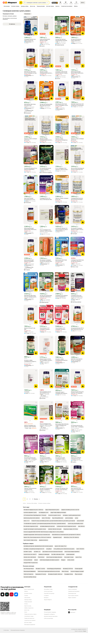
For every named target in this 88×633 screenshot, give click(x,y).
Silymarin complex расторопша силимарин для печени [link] (61, 139)
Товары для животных (29, 618)
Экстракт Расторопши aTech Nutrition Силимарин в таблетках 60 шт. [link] (46, 489)
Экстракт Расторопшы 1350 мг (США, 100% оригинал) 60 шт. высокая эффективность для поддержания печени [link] (61, 489)
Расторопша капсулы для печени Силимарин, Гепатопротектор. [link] (45, 169)
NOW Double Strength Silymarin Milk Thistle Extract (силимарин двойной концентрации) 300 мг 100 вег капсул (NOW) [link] (30, 229)
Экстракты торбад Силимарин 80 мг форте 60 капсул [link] (30, 361)
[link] (33, 510)
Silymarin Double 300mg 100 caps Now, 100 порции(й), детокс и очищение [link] (77, 392)
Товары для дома (28, 601)
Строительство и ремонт (30, 620)
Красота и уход (27, 605)
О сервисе (46, 595)
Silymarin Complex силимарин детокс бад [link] (61, 199)
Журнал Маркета (48, 599)
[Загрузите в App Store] (2, 596)
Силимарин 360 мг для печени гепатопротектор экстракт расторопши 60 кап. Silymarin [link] (76, 296)
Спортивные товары (28, 616)
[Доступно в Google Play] (7, 596)
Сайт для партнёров (48, 618)
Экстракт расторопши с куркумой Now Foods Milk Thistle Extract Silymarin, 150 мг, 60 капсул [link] (61, 40)
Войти (82, 2)
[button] (28, 14)
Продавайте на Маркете (49, 614)
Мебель (26, 591)
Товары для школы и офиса (30, 614)
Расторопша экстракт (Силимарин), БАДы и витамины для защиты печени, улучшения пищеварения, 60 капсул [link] (60, 458)
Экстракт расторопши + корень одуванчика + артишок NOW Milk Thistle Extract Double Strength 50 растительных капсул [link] (77, 40)
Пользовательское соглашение (18, 630)
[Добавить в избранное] (36, 18)
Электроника (27, 597)
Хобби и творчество (28, 608)
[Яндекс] (84, 631)
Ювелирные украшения (29, 624)
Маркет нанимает (72, 597)
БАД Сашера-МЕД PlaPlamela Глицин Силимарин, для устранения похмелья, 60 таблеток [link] (61, 425)
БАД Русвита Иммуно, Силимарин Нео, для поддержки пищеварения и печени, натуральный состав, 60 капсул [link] (77, 458)
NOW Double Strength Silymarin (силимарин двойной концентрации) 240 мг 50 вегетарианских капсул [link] (30, 260)
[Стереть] (47, 2)
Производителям (72, 593)
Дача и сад (26, 610)
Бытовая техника (28, 593)
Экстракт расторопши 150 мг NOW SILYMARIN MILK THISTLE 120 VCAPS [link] (30, 169)
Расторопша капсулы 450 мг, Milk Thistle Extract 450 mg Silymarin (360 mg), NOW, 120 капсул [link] (77, 329)
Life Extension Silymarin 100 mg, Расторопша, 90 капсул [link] (61, 229)
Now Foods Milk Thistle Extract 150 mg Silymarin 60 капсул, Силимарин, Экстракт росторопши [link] (77, 489)
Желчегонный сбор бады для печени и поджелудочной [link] (77, 169)
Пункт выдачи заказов (73, 595)
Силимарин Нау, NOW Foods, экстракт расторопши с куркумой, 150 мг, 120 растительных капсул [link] (77, 260)
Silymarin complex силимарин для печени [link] (30, 139)
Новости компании (72, 589)
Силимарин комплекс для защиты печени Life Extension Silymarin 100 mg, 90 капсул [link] (30, 40)
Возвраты (46, 597)
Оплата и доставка (48, 591)
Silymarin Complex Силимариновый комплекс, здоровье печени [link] (46, 72)
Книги (25, 612)
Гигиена (26, 595)
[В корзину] (36, 33)
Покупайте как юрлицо (49, 593)
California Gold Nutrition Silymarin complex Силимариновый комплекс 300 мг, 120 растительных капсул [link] (46, 40)
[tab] (7, 6)
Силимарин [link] (26, 391)
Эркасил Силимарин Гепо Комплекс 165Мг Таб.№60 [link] (30, 426)
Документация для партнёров (50, 616)
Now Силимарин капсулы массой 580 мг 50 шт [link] (45, 392)
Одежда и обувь (28, 599)
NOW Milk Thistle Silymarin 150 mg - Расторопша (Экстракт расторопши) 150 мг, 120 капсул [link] (77, 359)
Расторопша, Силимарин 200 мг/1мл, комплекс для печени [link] (46, 260)
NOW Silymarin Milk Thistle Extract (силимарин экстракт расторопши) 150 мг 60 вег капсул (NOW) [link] (30, 72)
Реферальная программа (73, 591)
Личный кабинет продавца (50, 612)
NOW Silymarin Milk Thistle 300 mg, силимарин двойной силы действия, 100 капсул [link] (30, 296)
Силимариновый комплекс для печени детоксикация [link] (77, 199)
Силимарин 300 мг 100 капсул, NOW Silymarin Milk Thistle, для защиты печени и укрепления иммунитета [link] (46, 199)
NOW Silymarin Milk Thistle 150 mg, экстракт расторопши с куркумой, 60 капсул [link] (61, 260)
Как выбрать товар (48, 589)
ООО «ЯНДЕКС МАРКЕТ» (80, 629)
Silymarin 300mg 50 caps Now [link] (29, 329)
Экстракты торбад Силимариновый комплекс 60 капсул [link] (61, 359)
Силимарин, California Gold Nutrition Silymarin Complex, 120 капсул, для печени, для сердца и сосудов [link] (61, 72)
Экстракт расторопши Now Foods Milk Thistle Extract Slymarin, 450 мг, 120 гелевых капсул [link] (46, 296)
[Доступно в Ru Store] (16, 596)
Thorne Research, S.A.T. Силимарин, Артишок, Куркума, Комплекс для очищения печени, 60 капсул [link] (46, 329)
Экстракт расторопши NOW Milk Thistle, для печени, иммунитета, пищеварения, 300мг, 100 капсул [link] (46, 105)
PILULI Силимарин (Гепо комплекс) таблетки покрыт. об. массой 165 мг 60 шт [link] (61, 169)
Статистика (6, 630)
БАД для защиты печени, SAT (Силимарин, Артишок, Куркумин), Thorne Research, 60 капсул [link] (46, 359)
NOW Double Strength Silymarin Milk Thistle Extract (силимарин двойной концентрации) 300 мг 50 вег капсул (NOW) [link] (77, 72)
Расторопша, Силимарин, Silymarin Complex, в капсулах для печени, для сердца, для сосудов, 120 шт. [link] (77, 229)
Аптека (26, 603)
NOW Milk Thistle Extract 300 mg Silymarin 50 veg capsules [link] (77, 104)
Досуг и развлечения (29, 589)
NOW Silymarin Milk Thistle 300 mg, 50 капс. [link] (30, 105)
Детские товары (28, 622)
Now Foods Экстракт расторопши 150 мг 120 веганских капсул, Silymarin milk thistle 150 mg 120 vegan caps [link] (30, 199)
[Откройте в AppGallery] (11, 596)
